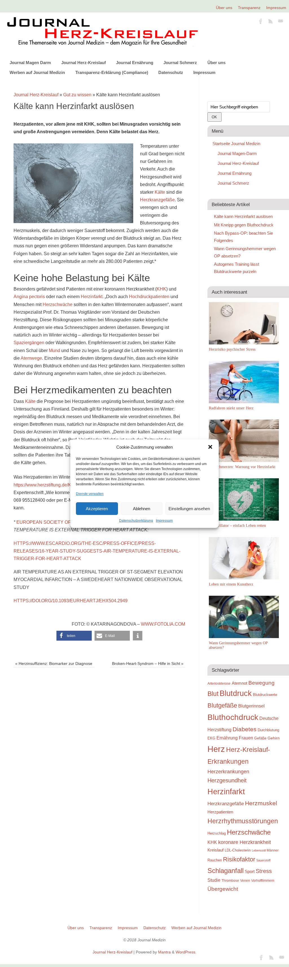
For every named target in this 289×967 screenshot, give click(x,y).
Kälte (160, 192)
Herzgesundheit (227, 780)
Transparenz (249, 7)
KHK (161, 289)
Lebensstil (259, 850)
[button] (210, 447)
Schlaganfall (225, 870)
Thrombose (230, 880)
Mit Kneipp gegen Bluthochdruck (243, 224)
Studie (213, 880)
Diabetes (245, 729)
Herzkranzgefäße (157, 199)
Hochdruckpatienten (149, 296)
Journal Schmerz (180, 62)
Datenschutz (170, 72)
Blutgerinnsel (251, 705)
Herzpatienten (220, 812)
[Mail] (280, 22)
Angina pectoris (29, 296)
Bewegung (261, 683)
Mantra (164, 952)
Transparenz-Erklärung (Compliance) (111, 72)
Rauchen (214, 860)
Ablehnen (141, 508)
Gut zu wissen (77, 94)
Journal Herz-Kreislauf (83, 62)
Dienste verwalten (90, 494)
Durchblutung (268, 730)
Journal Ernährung (134, 62)
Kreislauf (215, 850)
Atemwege (31, 358)
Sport (250, 871)
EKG (211, 738)
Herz (216, 749)
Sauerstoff (263, 860)
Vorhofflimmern (262, 881)
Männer (273, 850)
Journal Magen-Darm (237, 153)
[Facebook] (261, 22)
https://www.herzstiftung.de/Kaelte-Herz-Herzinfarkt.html (69, 485)
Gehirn (274, 738)
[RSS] (270, 22)
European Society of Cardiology (59, 522)
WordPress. (186, 952)
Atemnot (239, 683)
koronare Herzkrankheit (244, 842)
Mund (54, 350)
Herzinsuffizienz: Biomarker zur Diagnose (53, 663)
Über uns (224, 7)
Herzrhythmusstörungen (242, 821)
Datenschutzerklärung (136, 521)
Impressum (164, 521)
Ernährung (227, 737)
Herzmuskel (261, 803)
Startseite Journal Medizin (236, 143)
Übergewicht (222, 889)
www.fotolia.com (163, 624)
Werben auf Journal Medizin (37, 72)
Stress (264, 871)
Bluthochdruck (232, 717)
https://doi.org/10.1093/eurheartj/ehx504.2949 (71, 600)
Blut (212, 693)
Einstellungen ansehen (189, 508)
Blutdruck (236, 693)
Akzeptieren (97, 508)
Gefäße (260, 738)
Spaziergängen (29, 342)
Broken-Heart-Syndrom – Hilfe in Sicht (147, 663)
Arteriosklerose (219, 684)
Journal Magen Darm (30, 62)
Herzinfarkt (91, 296)
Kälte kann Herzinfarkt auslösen (243, 216)
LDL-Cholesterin (238, 850)
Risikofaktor (239, 859)
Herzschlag (216, 833)
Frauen (246, 737)
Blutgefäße (222, 705)
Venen (245, 880)
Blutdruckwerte (265, 695)
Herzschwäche (58, 304)
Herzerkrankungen (228, 771)
